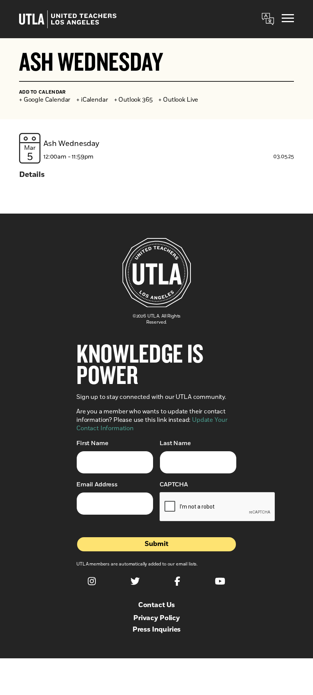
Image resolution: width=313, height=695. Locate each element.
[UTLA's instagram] (92, 581)
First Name (92, 443)
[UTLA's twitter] (135, 581)
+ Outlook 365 (133, 100)
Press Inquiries (156, 629)
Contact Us (156, 605)
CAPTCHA (174, 484)
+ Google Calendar (44, 100)
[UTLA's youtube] (220, 581)
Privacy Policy (156, 618)
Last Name (175, 443)
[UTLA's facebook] (177, 581)
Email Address (97, 484)
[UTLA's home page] (67, 19)
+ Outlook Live (178, 100)
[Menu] (288, 19)
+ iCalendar (92, 100)
